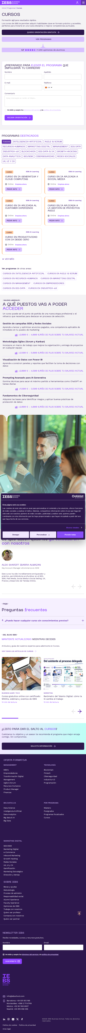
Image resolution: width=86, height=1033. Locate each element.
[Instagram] (8, 1019)
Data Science (9, 808)
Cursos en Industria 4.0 (42, 288)
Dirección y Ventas (12, 875)
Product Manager (11, 789)
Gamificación (9, 868)
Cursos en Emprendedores (48, 283)
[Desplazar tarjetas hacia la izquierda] (73, 586)
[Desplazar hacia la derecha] (79, 711)
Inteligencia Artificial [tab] (27, 141)
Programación (50, 783)
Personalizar (42, 535)
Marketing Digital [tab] (39, 146)
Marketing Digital (11, 849)
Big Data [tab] (76, 146)
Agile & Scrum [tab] (53, 141)
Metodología (9, 890)
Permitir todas (70, 535)
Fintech (47, 773)
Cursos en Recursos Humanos (20, 278)
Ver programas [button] (43, 39)
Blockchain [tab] (28, 151)
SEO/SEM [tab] (28, 156)
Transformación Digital (14, 776)
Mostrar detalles (72, 527)
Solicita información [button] (41, 746)
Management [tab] (60, 146)
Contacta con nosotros (14, 916)
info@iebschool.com (15, 996)
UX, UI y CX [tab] (9, 161)
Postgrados (49, 811)
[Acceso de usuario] (77, 2)
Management (9, 780)
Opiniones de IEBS (11, 906)
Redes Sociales (10, 862)
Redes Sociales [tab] (66, 156)
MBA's (6, 770)
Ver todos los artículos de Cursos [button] (17, 651)
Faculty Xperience (11, 903)
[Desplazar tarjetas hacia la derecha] (79, 586)
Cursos (19, 8)
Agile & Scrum (10, 783)
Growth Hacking (11, 859)
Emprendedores (10, 773)
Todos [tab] (6, 141)
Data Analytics (10, 814)
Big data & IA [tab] (46, 151)
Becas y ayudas (10, 887)
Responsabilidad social (13, 896)
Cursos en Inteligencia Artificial (23, 273)
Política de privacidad (27, 1025)
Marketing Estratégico (13, 871)
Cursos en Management (16, 283)
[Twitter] (17, 1019)
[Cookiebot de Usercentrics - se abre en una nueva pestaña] (73, 496)
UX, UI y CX (8, 865)
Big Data (7, 821)
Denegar (15, 535)
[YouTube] (13, 1019)
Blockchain (48, 770)
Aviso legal (7, 1029)
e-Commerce (9, 852)
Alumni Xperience (11, 900)
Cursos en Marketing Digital (58, 278)
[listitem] (21, 682)
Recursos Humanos (12, 786)
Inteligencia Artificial (13, 811)
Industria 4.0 (49, 780)
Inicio (4, 8)
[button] (22, 181)
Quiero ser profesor (12, 912)
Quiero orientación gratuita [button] (41, 32)
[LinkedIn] (4, 1019)
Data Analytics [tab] (12, 156)
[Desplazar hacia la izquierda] (73, 711)
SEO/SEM (8, 846)
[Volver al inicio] (11, 2)
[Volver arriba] (79, 913)
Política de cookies (10, 1025)
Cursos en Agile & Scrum (62, 273)
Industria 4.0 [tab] (11, 151)
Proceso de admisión (13, 893)
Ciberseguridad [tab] (45, 156)
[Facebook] (22, 1019)
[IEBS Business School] (6, 980)
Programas (11, 8)
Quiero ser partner (12, 919)
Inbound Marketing (12, 855)
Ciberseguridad (50, 776)
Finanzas (7, 792)
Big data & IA (9, 818)
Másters (47, 808)
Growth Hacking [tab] (67, 151)
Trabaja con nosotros (13, 909)
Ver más (9, 259)
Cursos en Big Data (14, 288)
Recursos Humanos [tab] (14, 146)
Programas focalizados (54, 814)
